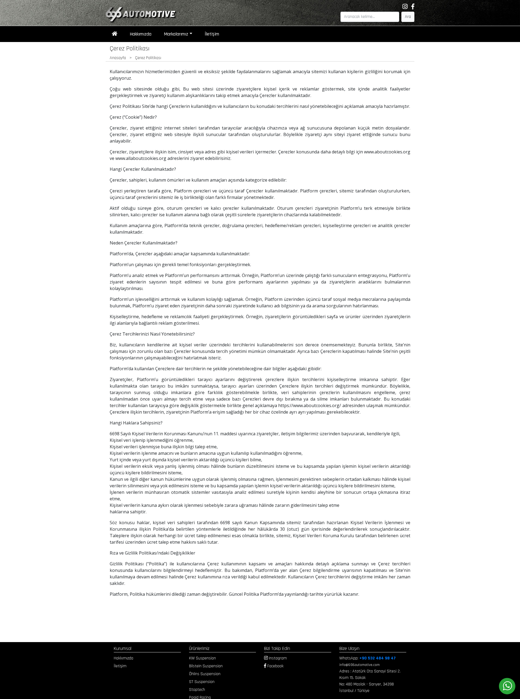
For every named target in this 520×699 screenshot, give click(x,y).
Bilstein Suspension (206, 666)
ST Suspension (201, 682)
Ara (408, 17)
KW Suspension (202, 658)
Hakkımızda (140, 34)
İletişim (212, 34)
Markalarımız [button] (176, 34)
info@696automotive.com (359, 664)
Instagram (277, 658)
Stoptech (197, 689)
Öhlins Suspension (204, 674)
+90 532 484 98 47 (377, 658)
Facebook (275, 666)
